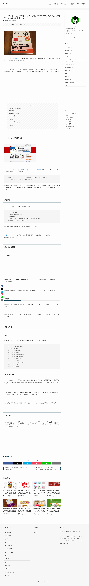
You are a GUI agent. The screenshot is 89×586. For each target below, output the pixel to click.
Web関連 (6, 20)
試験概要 (13, 110)
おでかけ (69, 50)
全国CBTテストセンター (10, 235)
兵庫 (68, 56)
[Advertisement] (32, 88)
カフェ (80, 531)
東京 (75, 538)
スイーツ (72, 534)
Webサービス (69, 531)
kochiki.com (8, 4)
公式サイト (11, 304)
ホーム (39, 581)
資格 (12, 456)
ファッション (70, 64)
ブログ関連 (69, 67)
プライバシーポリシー (46, 581)
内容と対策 (14, 119)
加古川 (61, 538)
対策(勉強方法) (17, 123)
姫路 (65, 538)
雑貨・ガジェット (71, 82)
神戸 (81, 540)
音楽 (68, 85)
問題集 (15, 117)
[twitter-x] (75, 37)
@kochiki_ (15, 58)
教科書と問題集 (15, 113)
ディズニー (69, 61)
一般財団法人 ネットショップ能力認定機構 (30, 170)
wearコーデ (62, 531)
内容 (15, 121)
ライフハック (70, 70)
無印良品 (61, 540)
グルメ (68, 53)
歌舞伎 (68, 79)
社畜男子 (72, 540)
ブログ (68, 536)
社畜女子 (67, 540)
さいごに (13, 125)
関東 (69, 59)
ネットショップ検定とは (17, 108)
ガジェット (62, 534)
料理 (68, 73)
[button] (8, 463)
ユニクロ (73, 536)
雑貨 (64, 543)
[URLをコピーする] (56, 463)
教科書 (15, 115)
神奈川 (77, 540)
